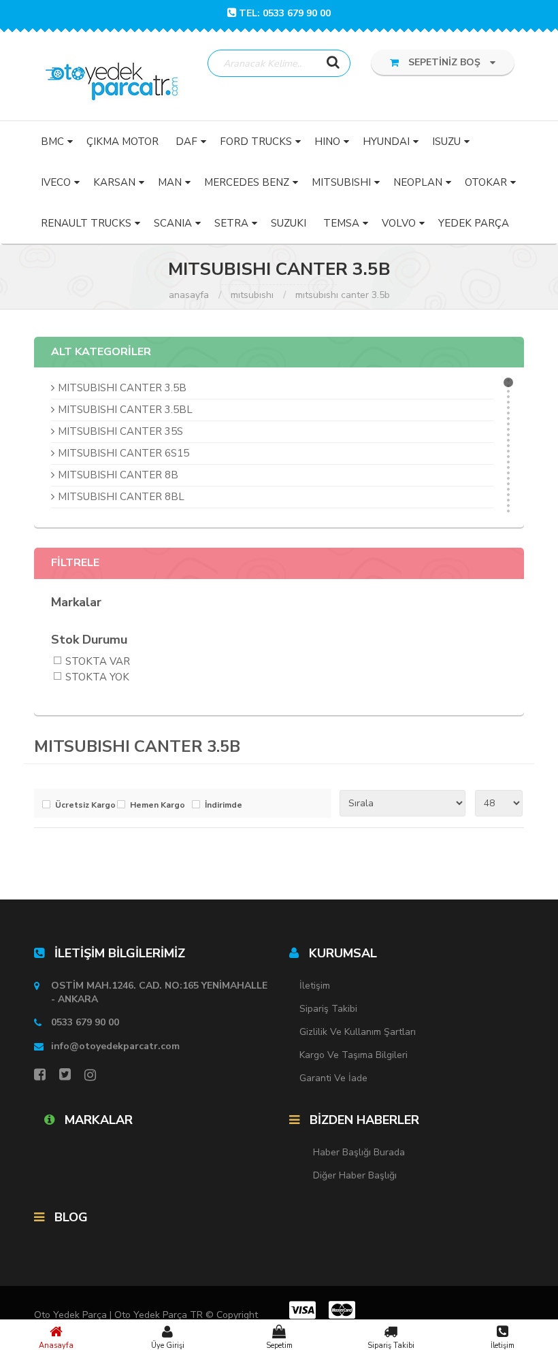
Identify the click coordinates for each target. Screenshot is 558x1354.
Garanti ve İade (333, 1078)
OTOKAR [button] (486, 182)
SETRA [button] (231, 223)
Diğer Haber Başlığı (355, 1175)
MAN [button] (170, 182)
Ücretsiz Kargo (82, 805)
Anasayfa (56, 1345)
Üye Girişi (167, 1345)
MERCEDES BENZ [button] (246, 182)
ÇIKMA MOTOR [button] (122, 141)
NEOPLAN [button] (417, 182)
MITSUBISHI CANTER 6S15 (123, 453)
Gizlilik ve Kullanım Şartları (357, 1031)
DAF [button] (186, 141)
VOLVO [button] (399, 223)
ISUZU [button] (446, 141)
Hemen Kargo (157, 805)
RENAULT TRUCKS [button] (86, 223)
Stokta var (97, 662)
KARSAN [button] (114, 182)
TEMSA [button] (341, 223)
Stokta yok (97, 678)
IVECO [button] (56, 182)
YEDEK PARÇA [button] (473, 223)
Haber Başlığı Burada (359, 1152)
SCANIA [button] (173, 223)
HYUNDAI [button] (386, 141)
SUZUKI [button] (288, 223)
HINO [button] (327, 141)
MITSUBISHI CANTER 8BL (121, 496)
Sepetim (279, 1345)
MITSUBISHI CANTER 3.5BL (125, 409)
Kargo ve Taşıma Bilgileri (353, 1054)
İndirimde (223, 805)
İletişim (502, 1345)
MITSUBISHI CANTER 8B (118, 475)
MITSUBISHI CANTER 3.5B (342, 294)
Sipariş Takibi (390, 1345)
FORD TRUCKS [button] (256, 141)
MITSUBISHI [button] (341, 182)
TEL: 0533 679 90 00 (285, 13)
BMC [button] (52, 141)
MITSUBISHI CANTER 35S (120, 431)
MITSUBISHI (252, 294)
